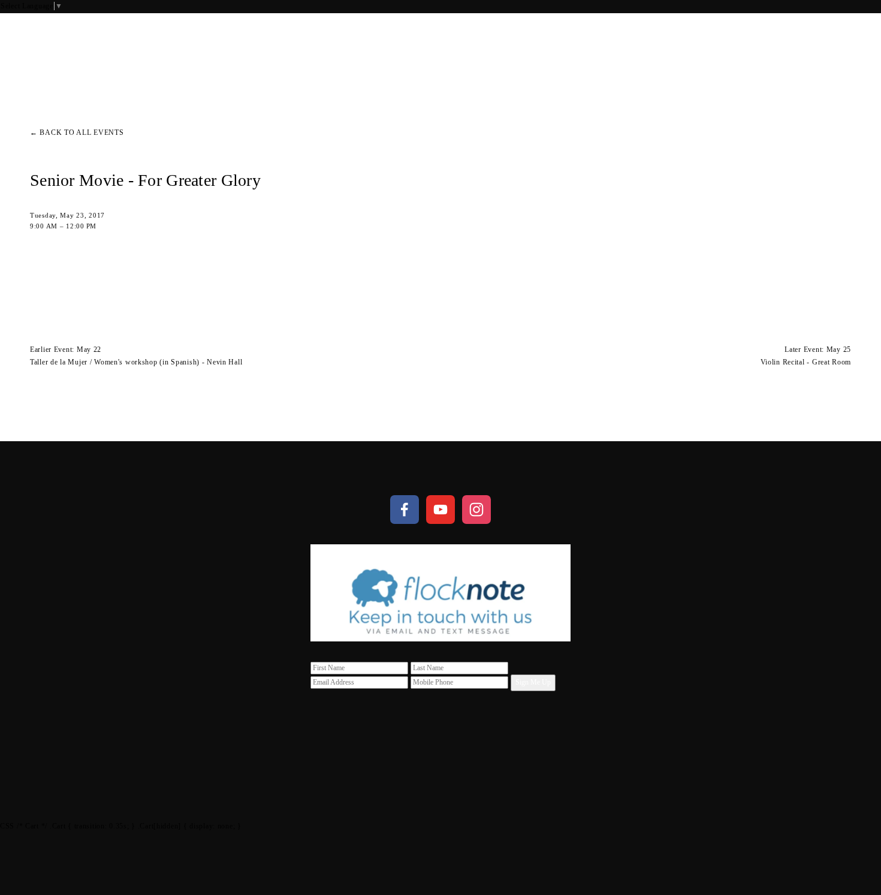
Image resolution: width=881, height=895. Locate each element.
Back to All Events (81, 132)
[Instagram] (476, 509)
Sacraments (101, 47)
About (45, 47)
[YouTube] (440, 509)
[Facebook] (404, 509)
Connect (228, 47)
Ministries (169, 47)
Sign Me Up (533, 682)
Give (840, 47)
